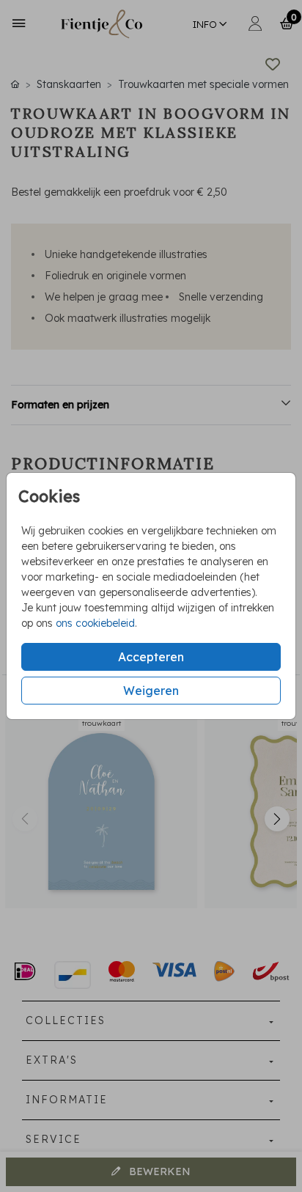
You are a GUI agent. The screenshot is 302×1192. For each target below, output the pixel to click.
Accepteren (151, 657)
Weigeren (151, 690)
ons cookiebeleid (95, 623)
